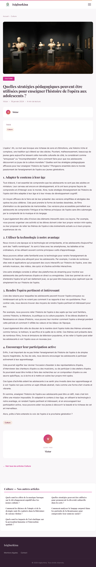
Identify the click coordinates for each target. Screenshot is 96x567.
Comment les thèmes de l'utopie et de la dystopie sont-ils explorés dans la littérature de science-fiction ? (25, 511)
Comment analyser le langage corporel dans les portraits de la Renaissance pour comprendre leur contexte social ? (71, 511)
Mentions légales (11, 553)
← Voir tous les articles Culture (17, 466)
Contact (24, 553)
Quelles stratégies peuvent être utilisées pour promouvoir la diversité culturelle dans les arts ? (69, 500)
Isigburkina (20, 4)
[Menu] (89, 4)
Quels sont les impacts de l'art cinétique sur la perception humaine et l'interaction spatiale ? (25, 522)
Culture (14, 16)
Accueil (6, 16)
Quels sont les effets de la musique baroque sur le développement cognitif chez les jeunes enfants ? (25, 500)
